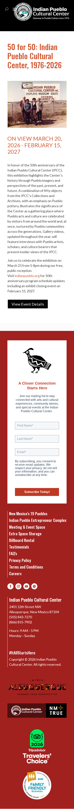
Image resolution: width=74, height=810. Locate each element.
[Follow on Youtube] (26, 586)
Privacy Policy (20, 560)
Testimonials (19, 547)
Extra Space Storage (25, 533)
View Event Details (28, 304)
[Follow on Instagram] (18, 586)
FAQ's (13, 553)
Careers (15, 573)
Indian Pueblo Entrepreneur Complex (37, 520)
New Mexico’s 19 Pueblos (28, 513)
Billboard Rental (21, 540)
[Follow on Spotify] (34, 586)
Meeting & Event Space (27, 527)
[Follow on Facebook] (10, 586)
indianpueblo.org (27, 276)
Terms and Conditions (26, 567)
